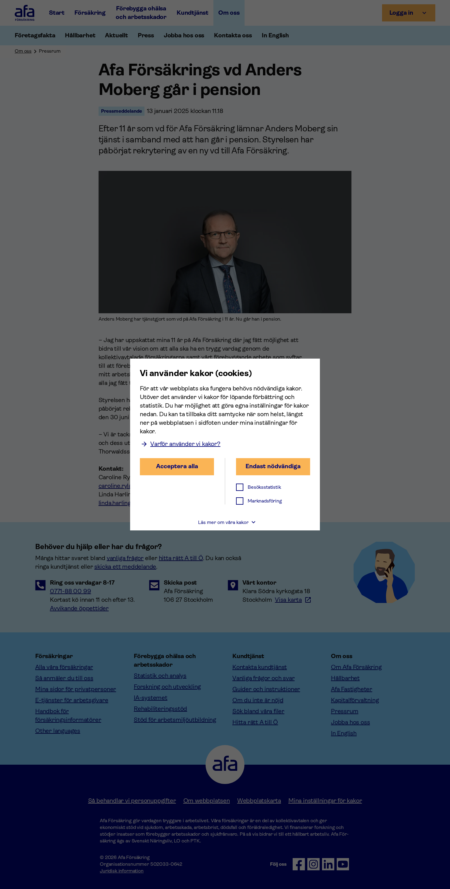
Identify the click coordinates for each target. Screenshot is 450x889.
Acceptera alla (177, 466)
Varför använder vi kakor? (185, 443)
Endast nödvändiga (273, 466)
